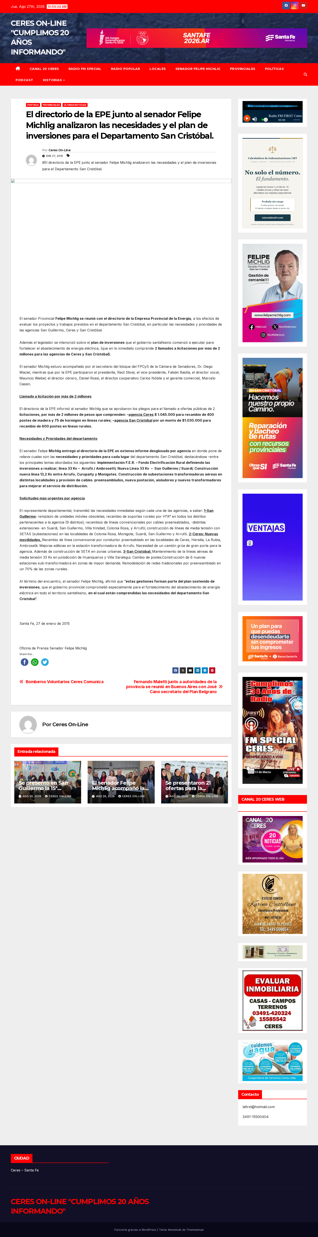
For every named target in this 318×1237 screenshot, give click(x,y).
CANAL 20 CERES (44, 69)
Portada (33, 105)
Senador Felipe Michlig (197, 69)
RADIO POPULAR (125, 69)
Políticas (274, 69)
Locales (157, 69)
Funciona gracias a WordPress (135, 1229)
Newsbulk (174, 1229)
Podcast (24, 80)
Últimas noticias (75, 105)
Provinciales (242, 69)
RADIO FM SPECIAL (85, 69)
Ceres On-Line (59, 150)
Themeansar (195, 1229)
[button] (305, 74)
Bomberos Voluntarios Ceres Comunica (65, 681)
